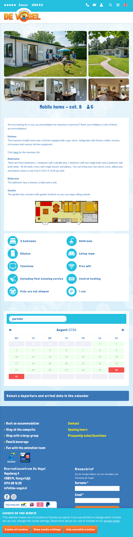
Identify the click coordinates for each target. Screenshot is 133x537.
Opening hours (78, 429)
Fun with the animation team (25, 448)
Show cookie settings (47, 529)
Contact (73, 423)
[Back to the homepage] (22, 15)
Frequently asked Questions (87, 436)
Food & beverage (17, 442)
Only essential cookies (80, 529)
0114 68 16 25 (13, 483)
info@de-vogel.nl (15, 488)
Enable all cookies (16, 529)
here (16, 152)
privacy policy (112, 521)
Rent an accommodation (22, 423)
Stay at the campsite (20, 429)
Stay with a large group (22, 436)
